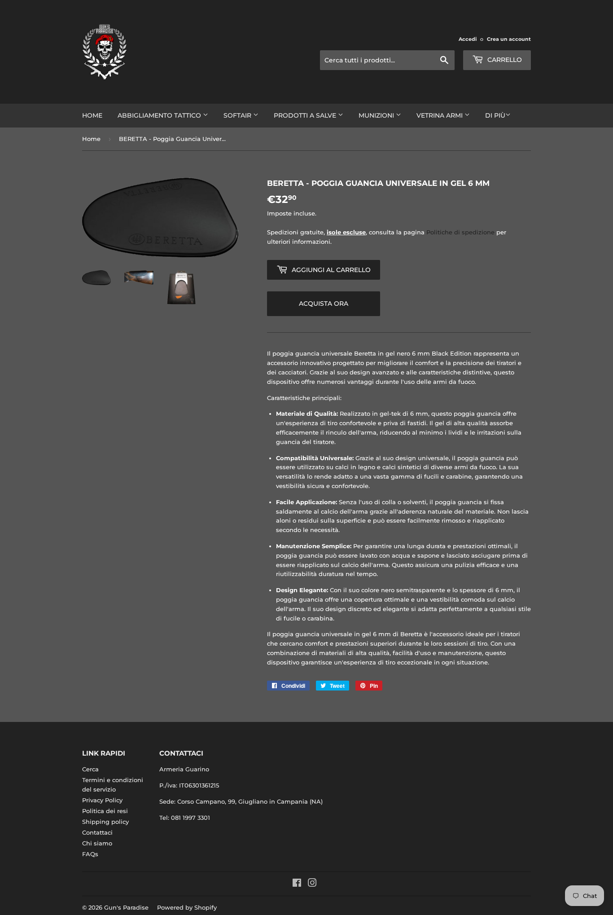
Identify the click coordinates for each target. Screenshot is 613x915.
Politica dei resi (105, 810)
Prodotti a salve (306, 115)
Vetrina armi (440, 115)
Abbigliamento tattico (160, 115)
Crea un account (509, 39)
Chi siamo (97, 843)
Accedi (468, 39)
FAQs (90, 854)
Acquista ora (323, 303)
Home (92, 115)
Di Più (495, 115)
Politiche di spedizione (460, 232)
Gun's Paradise (126, 907)
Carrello (504, 60)
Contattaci (97, 832)
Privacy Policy (102, 800)
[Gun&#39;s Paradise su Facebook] (297, 884)
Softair (238, 115)
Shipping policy (105, 821)
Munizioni (377, 115)
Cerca (90, 769)
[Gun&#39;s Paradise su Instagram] (312, 884)
